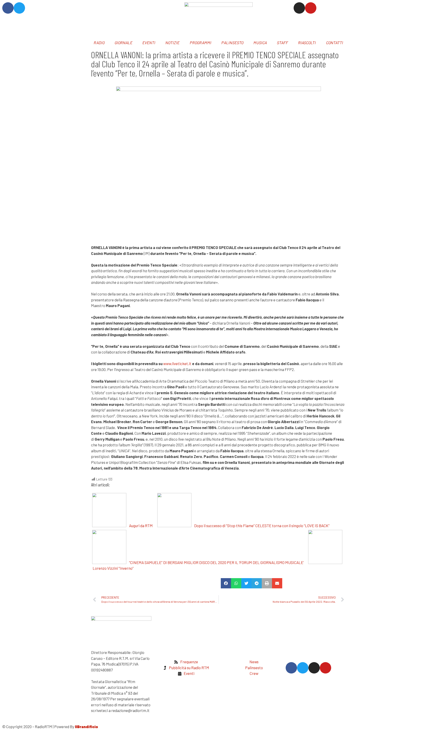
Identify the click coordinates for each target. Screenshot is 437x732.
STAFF (283, 42)
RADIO (99, 42)
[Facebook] (8, 8)
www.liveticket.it (177, 363)
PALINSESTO (232, 42)
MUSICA (260, 42)
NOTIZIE (172, 42)
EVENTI (149, 42)
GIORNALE (123, 42)
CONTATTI (335, 42)
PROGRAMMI (200, 42)
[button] (226, 583)
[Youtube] (310, 8)
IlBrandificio (86, 726)
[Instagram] (299, 8)
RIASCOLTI (307, 42)
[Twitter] (19, 8)
